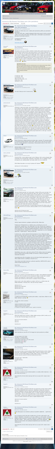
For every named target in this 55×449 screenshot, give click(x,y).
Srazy (22, 13)
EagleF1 (5, 310)
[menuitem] (49, 16)
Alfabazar (44, 13)
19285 (9, 377)
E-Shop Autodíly (38, 13)
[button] (44, 23)
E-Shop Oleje (31, 13)
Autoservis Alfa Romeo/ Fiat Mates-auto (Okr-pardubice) (20, 21)
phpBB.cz (30, 441)
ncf (4, 187)
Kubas (5, 367)
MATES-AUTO (7, 25)
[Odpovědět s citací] (50, 26)
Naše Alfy (26, 13)
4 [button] (50, 23)
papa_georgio (7, 152)
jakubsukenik (7, 102)
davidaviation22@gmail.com (20, 266)
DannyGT (6, 46)
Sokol (5, 135)
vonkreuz (18, 294)
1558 (8, 360)
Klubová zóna (17, 13)
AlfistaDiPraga (7, 215)
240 (8, 55)
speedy (5, 327)
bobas (5, 346)
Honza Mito (6, 270)
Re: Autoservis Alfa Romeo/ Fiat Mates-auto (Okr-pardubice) (26, 26)
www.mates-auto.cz (19, 42)
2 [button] (47, 23)
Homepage (11, 13)
